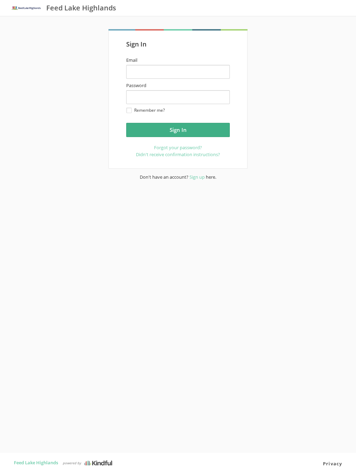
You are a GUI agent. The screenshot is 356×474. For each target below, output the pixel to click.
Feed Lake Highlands (36, 462)
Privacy (332, 463)
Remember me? (149, 110)
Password (136, 85)
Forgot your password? (178, 147)
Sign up (197, 177)
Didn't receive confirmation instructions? (178, 154)
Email (131, 60)
